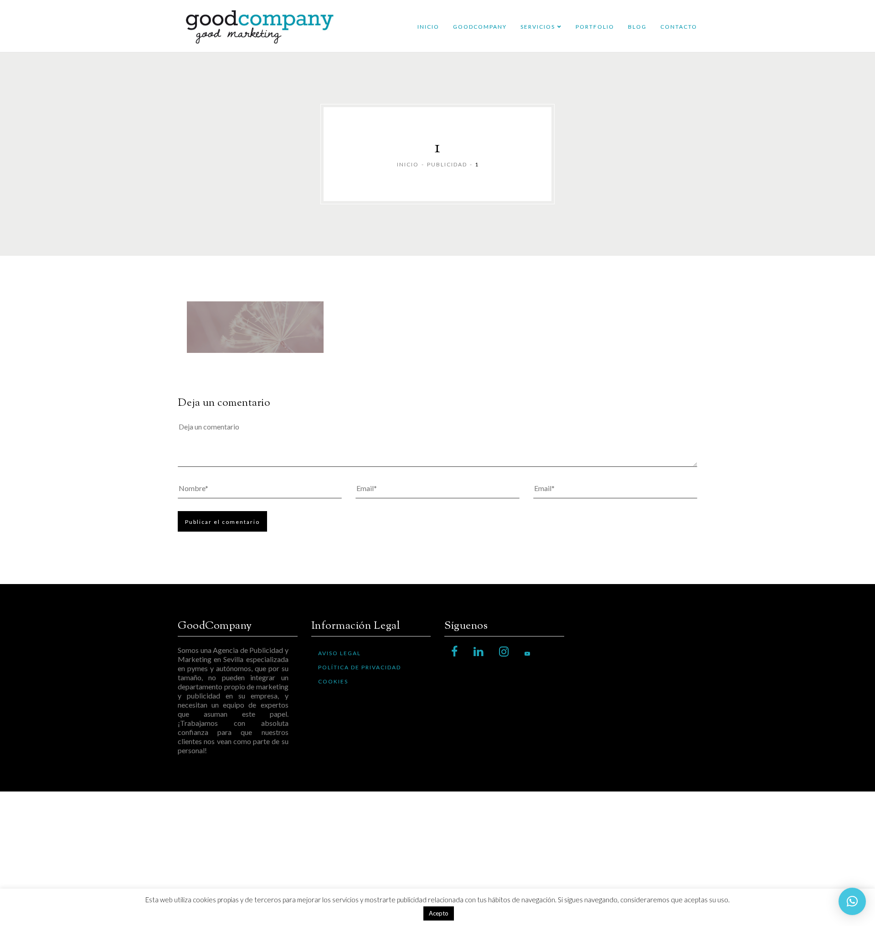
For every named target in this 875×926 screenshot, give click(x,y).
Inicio (428, 26)
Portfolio (595, 26)
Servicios (537, 26)
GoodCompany (480, 26)
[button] (852, 901)
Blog (637, 26)
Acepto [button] (438, 913)
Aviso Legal (339, 653)
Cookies (333, 681)
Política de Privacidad (359, 667)
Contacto (678, 26)
